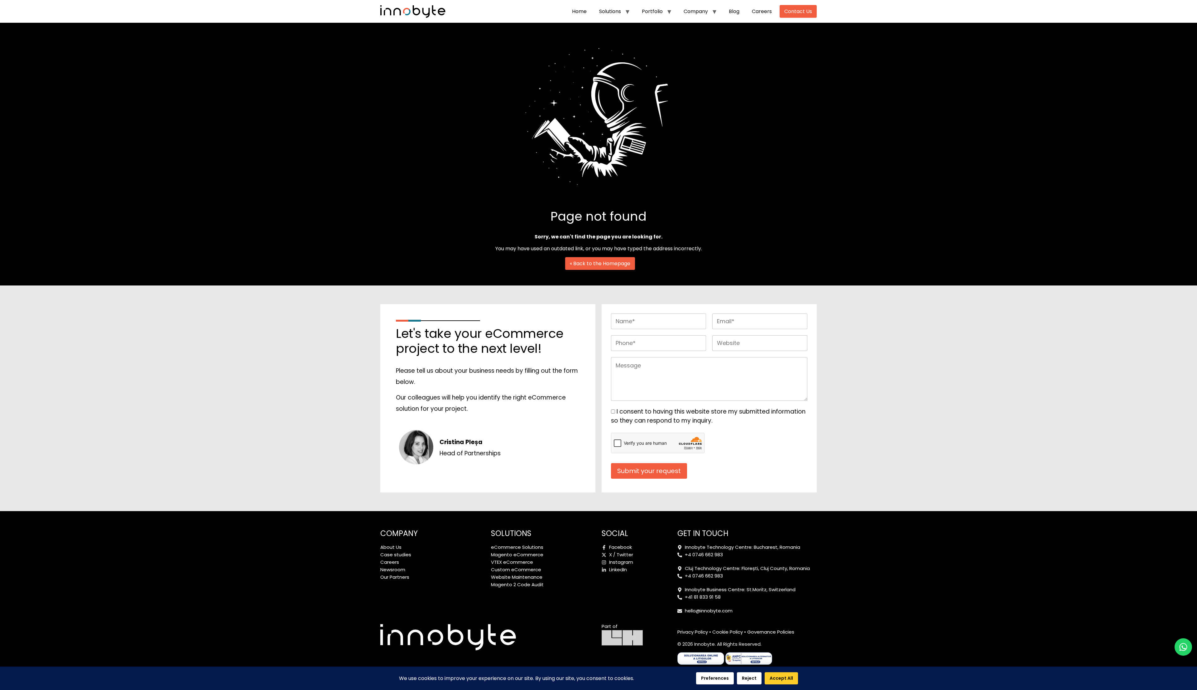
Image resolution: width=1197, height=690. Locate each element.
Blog (734, 11)
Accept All (781, 678)
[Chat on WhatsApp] (1183, 647)
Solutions (610, 11)
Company (696, 11)
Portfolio (652, 11)
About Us (390, 547)
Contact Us (798, 11)
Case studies (395, 554)
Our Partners (394, 577)
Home (579, 11)
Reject (749, 678)
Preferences (715, 678)
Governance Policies (770, 632)
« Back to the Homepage (600, 263)
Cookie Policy (727, 632)
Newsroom (392, 569)
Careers (762, 11)
